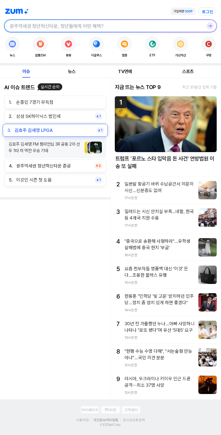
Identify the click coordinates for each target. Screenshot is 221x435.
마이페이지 (89, 410)
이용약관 (82, 420)
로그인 (207, 11)
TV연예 (125, 71)
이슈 (26, 71)
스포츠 (188, 71)
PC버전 (110, 410)
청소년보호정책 (134, 420)
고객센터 (131, 410)
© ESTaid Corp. (110, 425)
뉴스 (71, 71)
